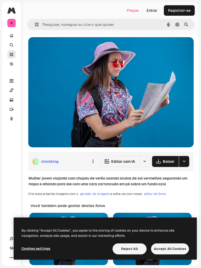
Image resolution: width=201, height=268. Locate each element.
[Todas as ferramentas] (11, 81)
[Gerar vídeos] (11, 109)
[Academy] (11, 248)
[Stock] (11, 54)
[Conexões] (11, 238)
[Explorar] (11, 64)
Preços (133, 10)
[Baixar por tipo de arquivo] (184, 161)
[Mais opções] (93, 161)
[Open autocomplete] (34, 24)
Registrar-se (179, 10)
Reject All (129, 249)
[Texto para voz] (11, 118)
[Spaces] (11, 90)
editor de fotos (155, 194)
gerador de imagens (95, 194)
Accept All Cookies (170, 249)
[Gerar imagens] (11, 100)
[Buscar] (11, 45)
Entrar (152, 10)
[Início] (11, 35)
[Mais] (11, 257)
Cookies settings (35, 248)
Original (61, 46)
